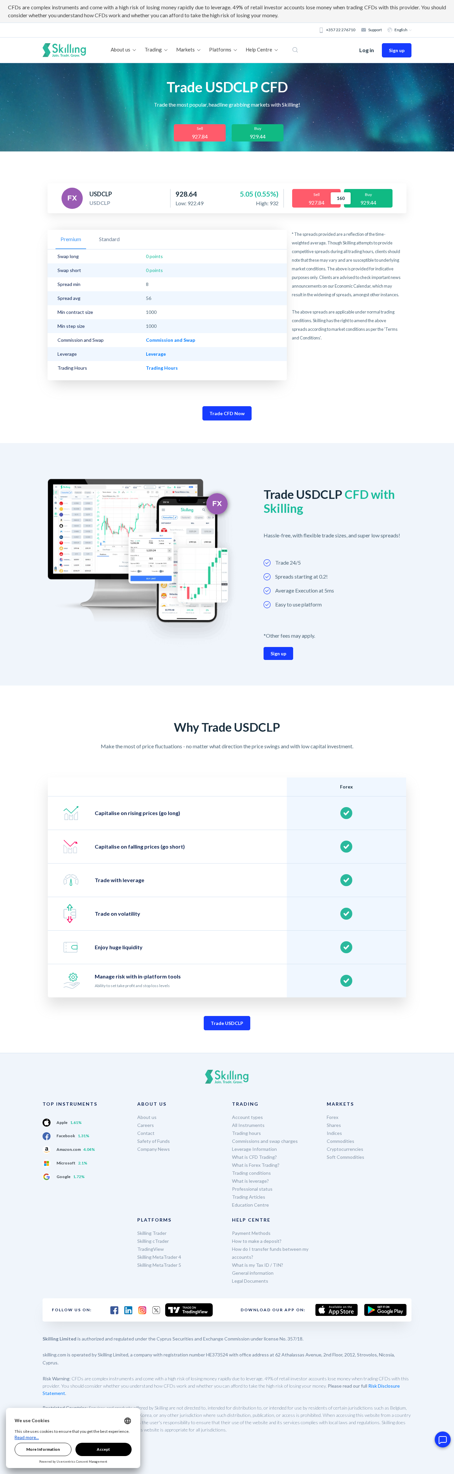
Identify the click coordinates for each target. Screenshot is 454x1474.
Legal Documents (250, 1281)
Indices (334, 1133)
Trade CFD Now (227, 413)
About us (147, 1117)
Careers (145, 1125)
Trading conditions (251, 1173)
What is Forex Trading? (256, 1165)
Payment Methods (251, 1233)
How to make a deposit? (257, 1241)
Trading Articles (248, 1197)
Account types (247, 1117)
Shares (334, 1125)
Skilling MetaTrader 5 (159, 1265)
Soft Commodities (345, 1157)
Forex (332, 1117)
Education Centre (250, 1205)
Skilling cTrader (153, 1241)
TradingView (150, 1249)
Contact (146, 1133)
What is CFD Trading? (254, 1157)
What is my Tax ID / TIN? (257, 1265)
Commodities (340, 1141)
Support (375, 29)
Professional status (252, 1189)
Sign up (396, 50)
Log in (366, 50)
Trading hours (246, 1133)
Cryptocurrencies (345, 1149)
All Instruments (248, 1125)
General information (253, 1273)
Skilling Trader (152, 1233)
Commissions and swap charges (265, 1141)
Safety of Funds (153, 1141)
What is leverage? (250, 1181)
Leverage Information (254, 1149)
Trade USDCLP (227, 1023)
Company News (153, 1149)
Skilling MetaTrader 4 (159, 1257)
